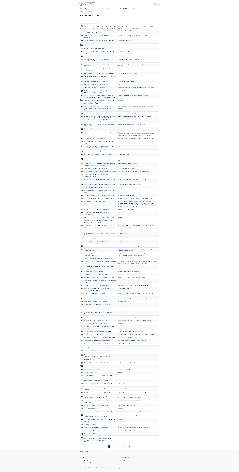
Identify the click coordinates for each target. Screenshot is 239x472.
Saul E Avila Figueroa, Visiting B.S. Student (93, 424)
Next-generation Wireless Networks (126, 133)
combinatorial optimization (135, 201)
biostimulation (133, 138)
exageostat (120, 249)
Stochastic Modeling (142, 277)
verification (139, 95)
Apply (132, 8)
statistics (120, 128)
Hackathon (132, 35)
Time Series (133, 362)
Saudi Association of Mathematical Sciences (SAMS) (96, 380)
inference (140, 203)
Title (81, 19)
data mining (148, 343)
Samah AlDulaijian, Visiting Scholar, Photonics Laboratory (97, 238)
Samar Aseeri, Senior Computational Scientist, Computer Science (99, 246)
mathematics (129, 51)
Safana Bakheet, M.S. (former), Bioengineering (94, 87)
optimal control (130, 195)
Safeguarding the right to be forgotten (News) (94, 113)
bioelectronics (121, 138)
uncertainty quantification (123, 154)
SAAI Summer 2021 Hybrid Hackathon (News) (94, 45)
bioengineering (121, 30)
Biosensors (127, 138)
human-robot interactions (141, 106)
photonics (120, 238)
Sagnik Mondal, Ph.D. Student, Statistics (93, 128)
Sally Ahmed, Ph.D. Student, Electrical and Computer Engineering (99, 198)
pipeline (143, 392)
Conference (145, 95)
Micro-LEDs (139, 396)
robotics (134, 263)
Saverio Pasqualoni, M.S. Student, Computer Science (96, 427)
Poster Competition (144, 415)
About (119, 8)
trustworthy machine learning (131, 206)
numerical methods (122, 195)
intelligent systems (146, 203)
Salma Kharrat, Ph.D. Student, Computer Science (95, 201)
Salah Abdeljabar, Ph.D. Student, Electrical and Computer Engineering (100, 171)
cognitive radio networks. (123, 253)
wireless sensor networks (142, 263)
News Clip (120, 383)
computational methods (139, 343)
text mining (125, 233)
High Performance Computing (134, 392)
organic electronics (151, 138)
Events (103, 8)
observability (121, 204)
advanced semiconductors (124, 396)
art (119, 35)
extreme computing (128, 249)
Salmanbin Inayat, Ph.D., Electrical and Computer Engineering (98, 230)
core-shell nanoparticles (128, 298)
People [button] (93, 8)
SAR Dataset (87, 309)
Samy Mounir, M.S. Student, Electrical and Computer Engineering (98, 274)
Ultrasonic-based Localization (133, 411)
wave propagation (139, 59)
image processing (139, 331)
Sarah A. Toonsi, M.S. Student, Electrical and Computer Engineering (99, 337)
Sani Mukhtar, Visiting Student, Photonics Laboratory (96, 293)
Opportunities (121, 408)
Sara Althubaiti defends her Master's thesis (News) (95, 320)
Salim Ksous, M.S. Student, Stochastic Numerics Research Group (99, 195)
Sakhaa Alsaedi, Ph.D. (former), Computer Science (95, 168)
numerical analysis (130, 59)
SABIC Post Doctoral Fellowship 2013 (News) (94, 48)
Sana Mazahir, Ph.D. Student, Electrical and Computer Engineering (99, 277)
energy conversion (139, 298)
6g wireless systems (122, 132)
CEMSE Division (126, 8)
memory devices (142, 285)
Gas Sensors (135, 285)
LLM (152, 203)
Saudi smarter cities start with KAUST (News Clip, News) (97, 405)
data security (133, 396)
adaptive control (121, 261)
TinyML (134, 171)
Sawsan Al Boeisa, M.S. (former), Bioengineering (95, 430)
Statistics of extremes (134, 56)
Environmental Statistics (123, 56)
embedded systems (132, 225)
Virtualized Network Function (143, 135)
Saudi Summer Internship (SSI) (91, 408)
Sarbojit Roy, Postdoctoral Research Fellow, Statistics (96, 362)
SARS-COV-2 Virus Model (90, 366)
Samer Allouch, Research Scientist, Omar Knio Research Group (98, 258)
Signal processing (130, 179)
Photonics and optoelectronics (125, 293)
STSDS (141, 56)
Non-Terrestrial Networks (140, 133)
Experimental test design (123, 81)
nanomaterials (121, 323)
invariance (120, 95)
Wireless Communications (140, 179)
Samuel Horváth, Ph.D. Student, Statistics (93, 271)
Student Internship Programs (132, 415)
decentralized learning (147, 201)
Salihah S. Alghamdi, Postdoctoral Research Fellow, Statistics (98, 187)
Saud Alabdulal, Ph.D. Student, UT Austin (93, 369)
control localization (130, 261)
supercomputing (135, 246)
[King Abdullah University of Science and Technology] (87, 4)
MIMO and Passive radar (139, 159)
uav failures (136, 116)
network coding (142, 253)
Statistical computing (128, 250)
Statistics (157, 4)
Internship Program (103, 419)
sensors (148, 285)
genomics (129, 340)
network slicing (147, 132)
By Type (86, 11)
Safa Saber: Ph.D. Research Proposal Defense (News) (96, 84)
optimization (133, 271)
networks (154, 132)
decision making (131, 106)
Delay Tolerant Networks (123, 171)
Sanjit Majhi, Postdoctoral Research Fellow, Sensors (96, 298)
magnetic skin (129, 400)
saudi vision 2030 (122, 415)
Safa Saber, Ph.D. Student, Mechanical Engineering (95, 81)
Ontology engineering (143, 87)
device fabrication (136, 198)
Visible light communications (143, 171)
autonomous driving (122, 106)
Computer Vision (121, 209)
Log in (124, 460)
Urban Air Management (127, 227)
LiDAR (119, 369)
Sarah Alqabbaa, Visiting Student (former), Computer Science (98, 347)
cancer (126, 317)
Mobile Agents (140, 225)
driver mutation (131, 320)
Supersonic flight (133, 81)
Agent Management (122, 225)
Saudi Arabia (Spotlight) (89, 372)
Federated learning (133, 203)
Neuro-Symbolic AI (133, 87)
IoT (142, 184)
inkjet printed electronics (123, 288)
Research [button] (87, 8)
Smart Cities (129, 405)
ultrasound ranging (131, 124)
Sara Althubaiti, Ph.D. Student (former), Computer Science (97, 317)
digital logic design (145, 198)
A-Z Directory (84, 457)
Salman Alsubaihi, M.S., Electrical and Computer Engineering (97, 209)
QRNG (119, 397)
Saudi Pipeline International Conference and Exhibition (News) (98, 392)
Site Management (125, 457)
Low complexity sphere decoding (125, 159)
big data (120, 271)
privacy (134, 113)
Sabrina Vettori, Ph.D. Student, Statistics (93, 56)
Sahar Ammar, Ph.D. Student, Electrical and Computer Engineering (99, 132)
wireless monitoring (140, 124)
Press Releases (129, 388)
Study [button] (81, 8)
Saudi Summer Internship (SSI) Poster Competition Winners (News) (99, 411)
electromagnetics (122, 64)
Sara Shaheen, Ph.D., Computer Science (93, 334)
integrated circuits (137, 184)
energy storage (147, 298)
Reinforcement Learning (131, 135)
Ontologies (120, 233)
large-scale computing (138, 249)
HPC (130, 246)
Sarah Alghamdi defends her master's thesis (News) (96, 343)
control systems (121, 337)
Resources (120, 309)
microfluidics (134, 163)
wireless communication (132, 73)
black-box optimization (123, 201)
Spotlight (120, 372)
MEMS (151, 198)
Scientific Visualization (149, 334)
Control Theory (138, 261)
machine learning (139, 35)
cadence (120, 198)
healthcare (129, 113)
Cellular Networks (132, 132)
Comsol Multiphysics (127, 198)
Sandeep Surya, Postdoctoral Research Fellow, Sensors (96, 285)
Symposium (146, 35)
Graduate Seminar (122, 90)
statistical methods (141, 340)
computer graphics (122, 334)
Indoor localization (122, 124)
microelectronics (146, 396)
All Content (85, 460)
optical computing (125, 369)
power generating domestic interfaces (126, 230)
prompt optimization (139, 204)
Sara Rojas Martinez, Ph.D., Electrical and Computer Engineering (98, 331)
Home (81, 11)
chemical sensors (127, 163)
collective (120, 427)
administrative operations (123, 241)
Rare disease (151, 87)
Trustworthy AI (121, 206)
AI (118, 35)
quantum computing (126, 397)
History (108, 8)
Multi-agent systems (127, 263)
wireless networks (138, 255)
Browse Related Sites (88, 462)
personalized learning (129, 204)
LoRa (131, 171)
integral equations (122, 59)
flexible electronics (127, 285)
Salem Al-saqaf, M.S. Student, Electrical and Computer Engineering (99, 184)
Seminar (119, 437)
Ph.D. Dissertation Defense (145, 116)
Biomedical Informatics (130, 30)
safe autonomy (133, 95)
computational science (123, 246)
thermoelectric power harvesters (143, 230)
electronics (129, 184)
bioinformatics (121, 317)
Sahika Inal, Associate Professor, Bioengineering (95, 138)
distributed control (146, 261)
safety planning (121, 116)
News (99, 8)
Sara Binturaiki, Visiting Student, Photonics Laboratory (96, 323)
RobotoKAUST (126, 95)
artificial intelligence (125, 35)
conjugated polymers (142, 138)
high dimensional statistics (124, 362)
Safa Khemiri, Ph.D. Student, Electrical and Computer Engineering (99, 73)
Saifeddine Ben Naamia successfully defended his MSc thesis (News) (100, 151)
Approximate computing (123, 277)
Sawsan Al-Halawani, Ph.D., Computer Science (94, 433)
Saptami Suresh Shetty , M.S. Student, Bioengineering (96, 301)
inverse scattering (139, 64)
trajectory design (129, 116)
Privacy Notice (120, 468)
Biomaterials (120, 301)
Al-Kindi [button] (113, 8)
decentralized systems (123, 203)
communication (126, 427)
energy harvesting (122, 400)
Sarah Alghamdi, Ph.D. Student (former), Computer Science (97, 340)
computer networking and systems (138, 427)
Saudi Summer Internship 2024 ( (91, 419)
